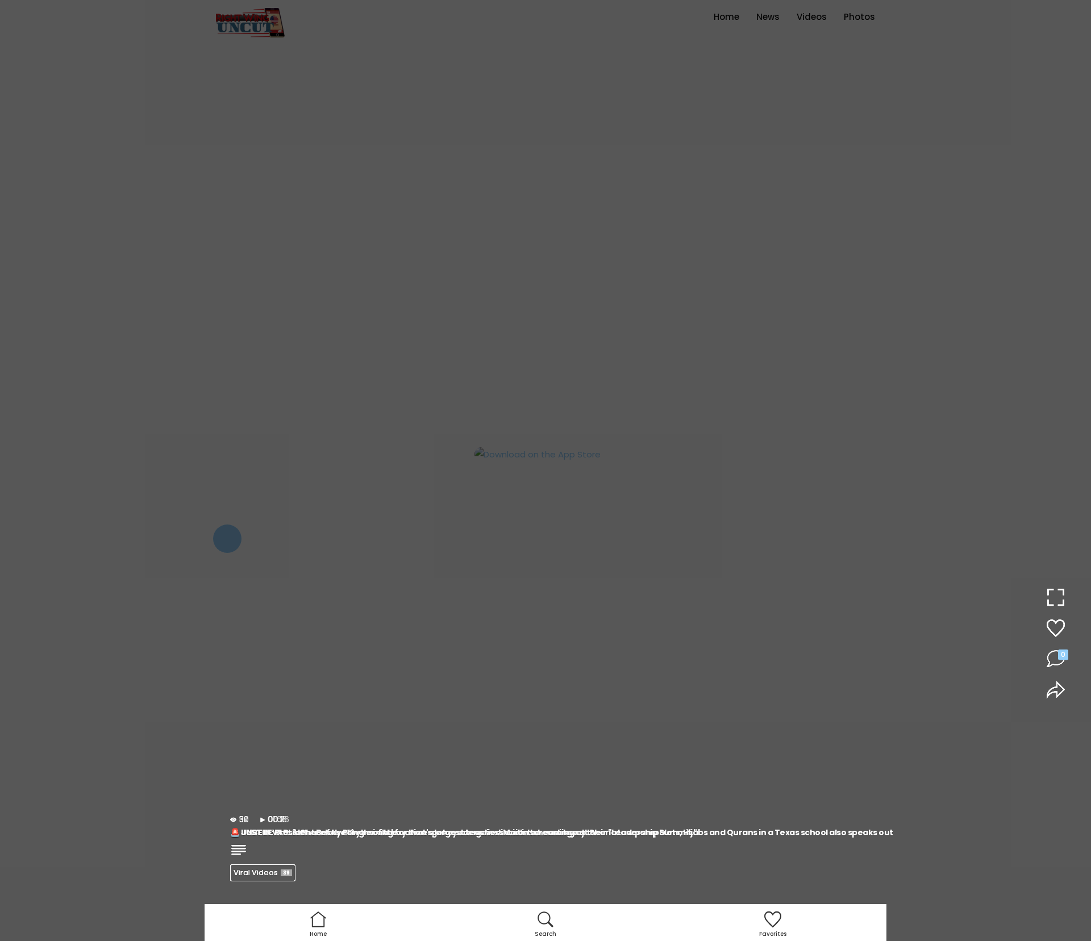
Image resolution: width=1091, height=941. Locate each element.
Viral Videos (262, 872)
